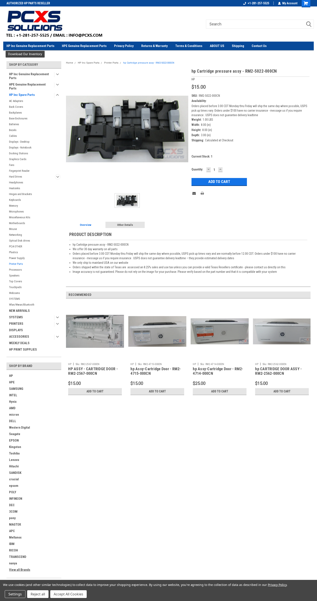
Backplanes (15, 112)
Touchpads (15, 287)
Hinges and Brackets (20, 194)
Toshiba (14, 453)
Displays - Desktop (19, 141)
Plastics (13, 252)
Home (69, 62)
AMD (12, 408)
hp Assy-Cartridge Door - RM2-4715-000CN (155, 371)
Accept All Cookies (68, 594)
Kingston (15, 447)
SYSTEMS (14, 298)
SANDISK (15, 473)
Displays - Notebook (20, 147)
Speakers (14, 275)
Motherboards (17, 223)
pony (12, 518)
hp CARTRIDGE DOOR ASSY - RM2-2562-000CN (278, 371)
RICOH (13, 550)
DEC (12, 505)
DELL (12, 421)
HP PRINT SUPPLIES (23, 349)
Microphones (16, 211)
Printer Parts (16, 263)
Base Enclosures (18, 118)
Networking (15, 234)
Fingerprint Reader (19, 170)
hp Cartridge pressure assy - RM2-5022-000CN (148, 62)
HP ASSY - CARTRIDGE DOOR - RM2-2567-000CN (93, 371)
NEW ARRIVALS (19, 311)
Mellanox (15, 537)
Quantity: (197, 169)
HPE (12, 382)
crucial (14, 479)
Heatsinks (14, 188)
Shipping (238, 46)
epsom (13, 486)
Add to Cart (95, 391)
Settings (15, 594)
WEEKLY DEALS (19, 343)
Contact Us (259, 46)
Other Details (125, 224)
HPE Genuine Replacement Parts (84, 46)
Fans (11, 165)
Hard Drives (15, 176)
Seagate (14, 434)
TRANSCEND (17, 557)
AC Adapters (16, 101)
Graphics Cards (17, 159)
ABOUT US (217, 46)
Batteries (14, 124)
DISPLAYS (16, 330)
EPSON (14, 440)
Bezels (12, 130)
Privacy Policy (124, 46)
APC (12, 531)
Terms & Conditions (188, 46)
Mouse (13, 229)
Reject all (38, 594)
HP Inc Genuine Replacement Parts (30, 46)
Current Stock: (201, 156)
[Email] (194, 193)
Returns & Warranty (154, 46)
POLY (12, 492)
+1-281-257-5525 (258, 3)
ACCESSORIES (19, 337)
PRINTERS (16, 324)
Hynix (13, 402)
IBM (11, 544)
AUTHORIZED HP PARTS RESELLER (28, 3)
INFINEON (15, 499)
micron (14, 415)
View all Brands (19, 570)
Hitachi (14, 466)
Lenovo (14, 460)
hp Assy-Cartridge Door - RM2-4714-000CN (218, 371)
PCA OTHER (15, 246)
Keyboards (15, 199)
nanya (13, 563)
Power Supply (17, 258)
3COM (13, 512)
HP (11, 376)
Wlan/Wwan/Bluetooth (21, 304)
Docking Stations (18, 153)
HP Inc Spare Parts (22, 95)
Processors (15, 269)
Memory (13, 205)
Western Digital (19, 427)
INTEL (13, 395)
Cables (13, 135)
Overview (85, 224)
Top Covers (15, 281)
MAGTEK (15, 524)
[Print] (202, 193)
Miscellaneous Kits (19, 217)
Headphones (16, 182)
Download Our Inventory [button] (25, 54)
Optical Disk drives (19, 240)
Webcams (14, 293)
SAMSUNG (16, 389)
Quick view (95, 357)
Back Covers (16, 106)
